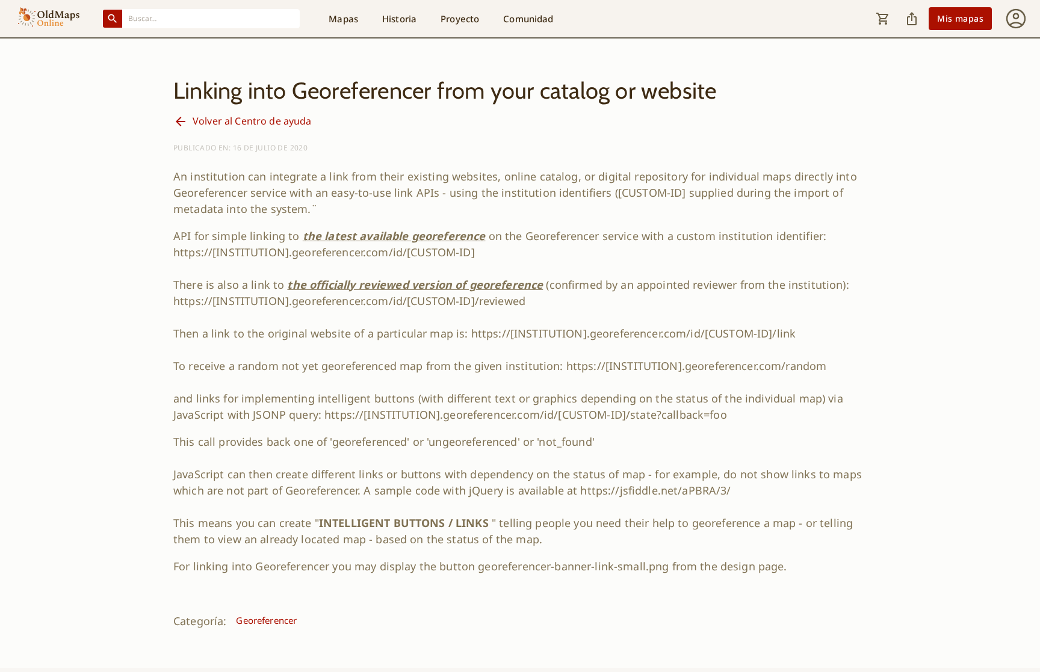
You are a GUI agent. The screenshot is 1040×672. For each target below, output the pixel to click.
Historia (399, 19)
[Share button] (911, 18)
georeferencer (266, 620)
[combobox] (211, 18)
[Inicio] (49, 18)
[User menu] (1015, 18)
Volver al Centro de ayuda (252, 121)
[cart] (882, 18)
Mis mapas (960, 18)
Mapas (343, 19)
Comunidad (528, 19)
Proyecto (460, 19)
